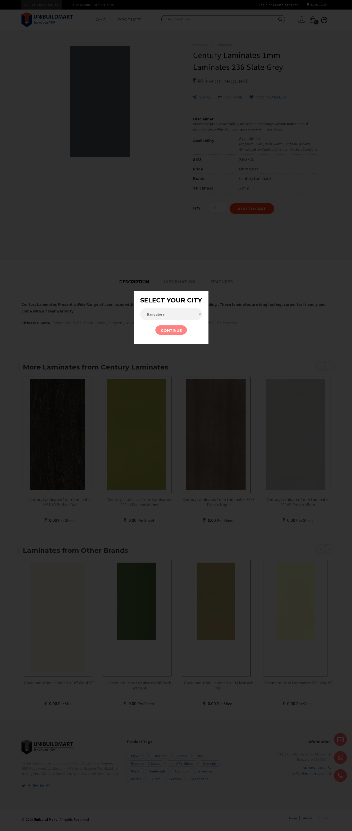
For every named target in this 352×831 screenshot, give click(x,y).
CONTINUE (171, 330)
